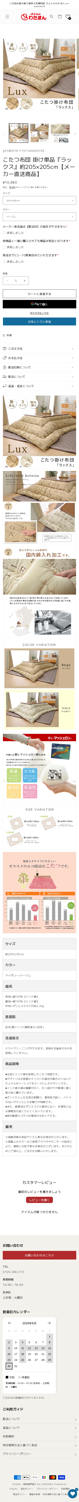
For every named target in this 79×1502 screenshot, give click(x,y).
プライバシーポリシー (17, 1454)
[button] (7, 16)
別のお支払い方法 (39, 312)
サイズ (6, 193)
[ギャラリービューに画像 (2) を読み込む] (39, 133)
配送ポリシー (19, 1494)
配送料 (12, 187)
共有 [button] (9, 335)
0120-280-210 (13, 1272)
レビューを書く (39, 1200)
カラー (6, 209)
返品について (11, 1427)
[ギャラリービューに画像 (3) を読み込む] (60, 133)
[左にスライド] (4, 134)
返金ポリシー (27, 1488)
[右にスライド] (75, 134)
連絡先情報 (34, 1494)
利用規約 (8, 1436)
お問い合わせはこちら (39, 1255)
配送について (11, 1419)
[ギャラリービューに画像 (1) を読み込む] (18, 133)
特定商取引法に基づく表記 (20, 1445)
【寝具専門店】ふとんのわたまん (38, 1484)
